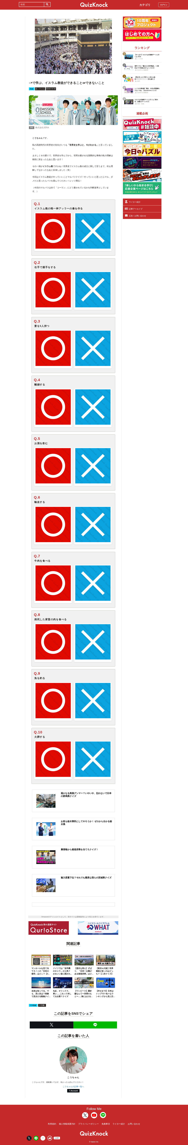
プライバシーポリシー (88, 1124)
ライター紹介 (135, 202)
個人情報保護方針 (67, 1124)
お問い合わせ (134, 1124)
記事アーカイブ (135, 209)
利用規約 (52, 1124)
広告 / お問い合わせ (137, 216)
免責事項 (106, 1124)
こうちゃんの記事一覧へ (73, 1086)
